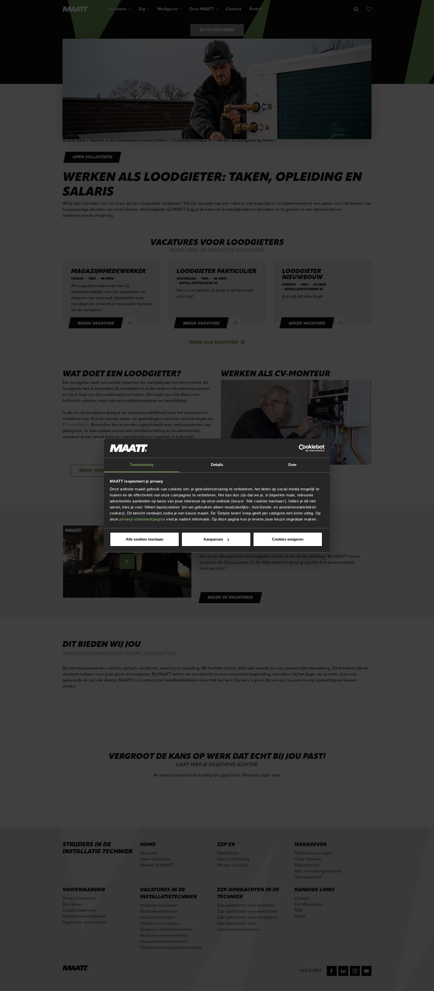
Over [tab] (292, 464)
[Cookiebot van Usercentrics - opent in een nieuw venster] (302, 448)
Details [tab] (217, 464)
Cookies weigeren (287, 539)
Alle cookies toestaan (144, 539)
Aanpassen (213, 539)
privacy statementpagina (142, 519)
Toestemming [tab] (141, 464)
